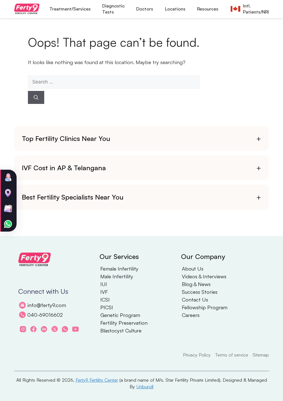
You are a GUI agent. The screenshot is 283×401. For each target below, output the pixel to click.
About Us (192, 268)
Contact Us (195, 299)
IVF (104, 291)
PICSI (106, 307)
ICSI (105, 299)
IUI (103, 284)
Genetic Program (120, 315)
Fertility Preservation (124, 322)
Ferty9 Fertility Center (97, 380)
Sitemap (261, 355)
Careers (191, 315)
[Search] (36, 97)
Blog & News (196, 284)
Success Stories (200, 291)
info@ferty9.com (46, 305)
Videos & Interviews (204, 276)
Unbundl (144, 386)
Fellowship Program (204, 307)
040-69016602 (45, 314)
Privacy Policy (197, 355)
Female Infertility (119, 268)
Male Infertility (116, 276)
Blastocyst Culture (121, 330)
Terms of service (231, 355)
